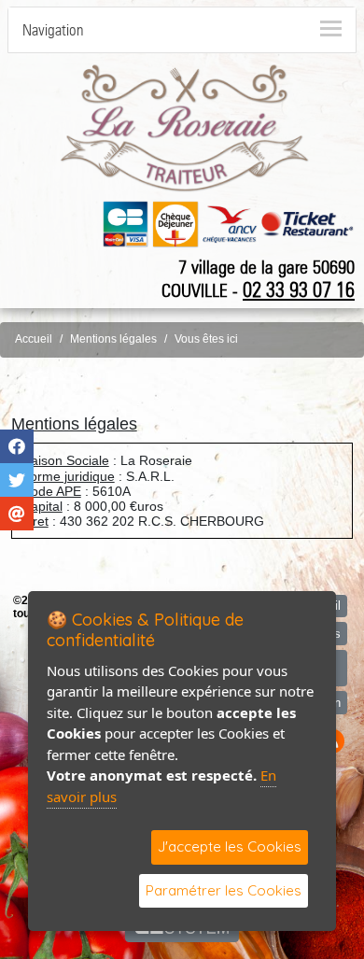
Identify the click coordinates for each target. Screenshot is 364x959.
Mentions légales (113, 339)
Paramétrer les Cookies (223, 890)
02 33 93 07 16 (299, 289)
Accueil (33, 339)
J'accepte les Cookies (229, 846)
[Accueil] (185, 127)
